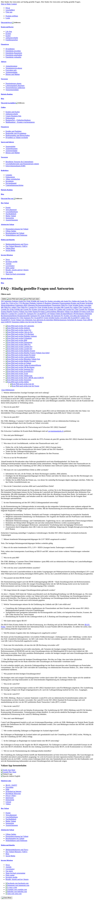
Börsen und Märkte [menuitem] (13, 74)
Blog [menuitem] (2, 98)
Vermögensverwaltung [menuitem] (14, 68)
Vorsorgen (15, 322)
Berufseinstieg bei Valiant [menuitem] (15, 233)
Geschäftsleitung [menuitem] (12, 212)
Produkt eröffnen (12, 16)
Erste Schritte (73, 305)
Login (8, 18)
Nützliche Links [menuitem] (6, 781)
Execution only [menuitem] (11, 70)
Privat (8, 8)
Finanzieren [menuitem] (5, 44)
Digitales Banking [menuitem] (7, 94)
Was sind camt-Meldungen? (14, 718)
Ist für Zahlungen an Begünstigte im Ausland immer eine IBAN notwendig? (31, 741)
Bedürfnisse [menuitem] (5, 170)
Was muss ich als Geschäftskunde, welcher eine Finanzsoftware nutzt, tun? (31, 443)
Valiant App (20, 320)
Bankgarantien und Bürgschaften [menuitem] (18, 135)
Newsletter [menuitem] (9, 787)
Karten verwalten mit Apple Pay (60, 301)
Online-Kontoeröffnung (64, 314)
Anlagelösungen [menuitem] (11, 149)
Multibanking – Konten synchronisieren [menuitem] (20, 122)
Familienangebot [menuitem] (12, 40)
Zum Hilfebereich (7, 390)
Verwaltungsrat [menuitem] (11, 210)
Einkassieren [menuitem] (10, 118)
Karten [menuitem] (8, 36)
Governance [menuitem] (10, 266)
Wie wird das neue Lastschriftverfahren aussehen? (22, 568)
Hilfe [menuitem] (7, 789)
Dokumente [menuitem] (10, 800)
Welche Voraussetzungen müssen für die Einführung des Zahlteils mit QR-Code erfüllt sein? (37, 604)
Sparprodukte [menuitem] (10, 146)
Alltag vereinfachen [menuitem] (13, 179)
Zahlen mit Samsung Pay (10, 318)
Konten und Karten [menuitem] (7, 27)
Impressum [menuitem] (10, 798)
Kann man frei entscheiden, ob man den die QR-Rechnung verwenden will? (31, 645)
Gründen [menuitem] (9, 175)
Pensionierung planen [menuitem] (13, 83)
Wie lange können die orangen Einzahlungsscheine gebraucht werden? (29, 590)
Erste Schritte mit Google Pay (21, 309)
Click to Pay (14, 303)
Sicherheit (89, 303)
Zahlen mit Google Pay (66, 309)
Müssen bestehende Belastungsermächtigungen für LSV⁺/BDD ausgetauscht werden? (35, 539)
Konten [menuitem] (8, 34)
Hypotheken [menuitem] (10, 49)
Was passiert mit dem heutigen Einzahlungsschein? (22, 674)
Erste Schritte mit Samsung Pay (52, 316)
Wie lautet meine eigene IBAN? (15, 621)
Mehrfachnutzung (60, 320)
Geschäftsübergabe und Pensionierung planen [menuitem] (22, 164)
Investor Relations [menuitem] (7, 255)
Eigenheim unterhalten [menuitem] (14, 55)
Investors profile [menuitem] (11, 262)
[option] (20, 326)
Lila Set (28, 322)
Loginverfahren (51, 312)
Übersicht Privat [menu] (6, 22)
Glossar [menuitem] (8, 802)
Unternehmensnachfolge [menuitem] (14, 185)
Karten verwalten (85, 305)
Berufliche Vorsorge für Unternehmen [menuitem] (19, 162)
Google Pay (5, 309)
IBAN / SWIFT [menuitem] (11, 785)
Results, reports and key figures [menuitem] (17, 270)
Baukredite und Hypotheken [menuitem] (16, 133)
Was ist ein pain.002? (11, 407)
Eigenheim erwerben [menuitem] (13, 51)
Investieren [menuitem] (10, 181)
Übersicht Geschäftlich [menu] (8, 103)
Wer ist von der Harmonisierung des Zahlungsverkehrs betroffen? (27, 751)
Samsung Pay (32, 314)
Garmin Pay (33, 307)
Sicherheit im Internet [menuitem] (13, 791)
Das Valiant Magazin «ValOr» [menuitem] (17, 246)
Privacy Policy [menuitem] (11, 796)
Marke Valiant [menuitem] (11, 216)
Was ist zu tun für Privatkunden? (15, 458)
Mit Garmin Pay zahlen (69, 307)
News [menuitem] (8, 259)
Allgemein (55, 303)
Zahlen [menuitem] (3, 107)
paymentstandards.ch (55, 431)
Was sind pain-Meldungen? (14, 435)
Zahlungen (19, 305)
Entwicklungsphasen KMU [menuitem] (16, 166)
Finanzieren (56, 305)
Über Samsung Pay (27, 318)
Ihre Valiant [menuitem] (5, 203)
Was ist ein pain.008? (11, 558)
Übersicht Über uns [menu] (7, 198)
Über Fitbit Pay (22, 307)
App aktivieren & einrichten (43, 320)
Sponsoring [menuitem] (10, 218)
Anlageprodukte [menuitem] (11, 72)
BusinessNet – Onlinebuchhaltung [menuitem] (18, 120)
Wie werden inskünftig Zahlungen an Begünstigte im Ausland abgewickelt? (31, 731)
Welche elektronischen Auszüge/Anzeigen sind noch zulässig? (26, 393)
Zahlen (4, 299)
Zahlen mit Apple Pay (80, 301)
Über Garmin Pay (84, 307)
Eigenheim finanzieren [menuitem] (14, 53)
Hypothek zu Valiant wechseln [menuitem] (17, 137)
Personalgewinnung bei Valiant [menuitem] (17, 229)
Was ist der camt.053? (12, 694)
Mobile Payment (80, 312)
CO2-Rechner (24, 303)
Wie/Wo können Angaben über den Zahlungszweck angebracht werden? (30, 633)
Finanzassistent (65, 303)
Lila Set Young (36, 322)
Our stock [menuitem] (9, 272)
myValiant (51, 314)
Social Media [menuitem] (10, 250)
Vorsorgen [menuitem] (4, 79)
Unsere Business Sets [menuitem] (13, 116)
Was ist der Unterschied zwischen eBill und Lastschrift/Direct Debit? (29, 486)
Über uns (9, 12)
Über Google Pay (81, 309)
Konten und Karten (78, 303)
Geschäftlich (10, 10)
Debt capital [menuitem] (10, 268)
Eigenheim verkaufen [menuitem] (13, 57)
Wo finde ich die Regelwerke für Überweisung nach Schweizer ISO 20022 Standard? (35, 427)
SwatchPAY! (42, 314)
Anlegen (15, 301)
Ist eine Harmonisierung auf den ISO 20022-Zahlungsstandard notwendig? (31, 503)
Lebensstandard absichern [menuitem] (15, 86)
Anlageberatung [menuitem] (11, 66)
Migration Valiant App (65, 312)
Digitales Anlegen (36, 303)
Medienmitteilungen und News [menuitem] (17, 244)
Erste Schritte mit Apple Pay (37, 301)
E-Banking (47, 303)
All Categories (6, 301)
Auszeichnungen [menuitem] (12, 220)
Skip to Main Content (9, 4)
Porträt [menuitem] (8, 207)
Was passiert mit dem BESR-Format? (17, 578)
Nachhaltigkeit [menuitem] (11, 214)
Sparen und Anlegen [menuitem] (7, 142)
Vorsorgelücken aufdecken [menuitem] (15, 88)
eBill (25, 305)
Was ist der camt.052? (12, 706)
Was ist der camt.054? (12, 684)
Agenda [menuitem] (8, 264)
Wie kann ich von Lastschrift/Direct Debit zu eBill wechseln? (26, 470)
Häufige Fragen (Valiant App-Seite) (19, 312)
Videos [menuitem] (8, 804)
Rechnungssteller (23, 316)
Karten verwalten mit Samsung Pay (77, 316)
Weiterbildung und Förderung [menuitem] (16, 235)
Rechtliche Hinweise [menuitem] (13, 793)
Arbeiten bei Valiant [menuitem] (7, 224)
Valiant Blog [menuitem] (10, 248)
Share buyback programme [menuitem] (15, 274)
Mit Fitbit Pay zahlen (9, 307)
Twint (13, 320)
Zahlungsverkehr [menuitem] (12, 38)
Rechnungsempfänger (43, 305)
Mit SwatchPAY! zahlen (77, 318)
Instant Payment (39, 312)
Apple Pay (22, 301)
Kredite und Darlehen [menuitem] (13, 131)
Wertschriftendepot (8, 305)
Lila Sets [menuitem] (9, 31)
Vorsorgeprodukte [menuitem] (12, 90)
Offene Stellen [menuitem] (11, 231)
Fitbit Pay (64, 305)
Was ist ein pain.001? (11, 417)
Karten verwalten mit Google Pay (44, 309)
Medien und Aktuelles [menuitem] (8, 240)
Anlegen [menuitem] (3, 61)
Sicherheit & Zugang (75, 320)
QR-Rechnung (78, 314)
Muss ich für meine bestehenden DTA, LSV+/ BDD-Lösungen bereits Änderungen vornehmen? (39, 547)
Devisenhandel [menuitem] (11, 183)
